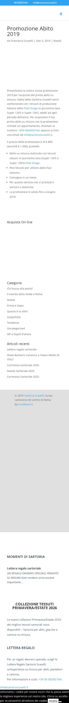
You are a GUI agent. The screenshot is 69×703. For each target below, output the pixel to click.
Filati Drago (31, 108)
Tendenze (13, 322)
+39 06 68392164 (49, 679)
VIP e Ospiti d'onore (19, 334)
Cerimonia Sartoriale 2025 (23, 376)
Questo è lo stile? (17, 311)
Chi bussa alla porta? (20, 288)
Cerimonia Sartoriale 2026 (23, 365)
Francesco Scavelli (22, 40)
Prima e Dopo (15, 305)
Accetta (53, 700)
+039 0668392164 (29, 130)
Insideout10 (25, 404)
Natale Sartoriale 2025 (20, 371)
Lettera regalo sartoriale (22, 349)
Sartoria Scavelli (34, 395)
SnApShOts (14, 317)
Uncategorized (16, 328)
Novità (57, 40)
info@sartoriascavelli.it (38, 135)
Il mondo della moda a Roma (24, 294)
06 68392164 (21, 2)
